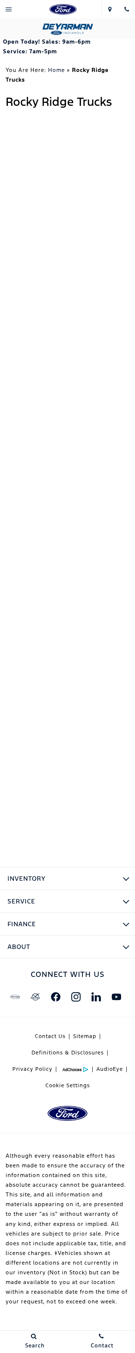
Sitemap (84, 1036)
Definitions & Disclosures (68, 1052)
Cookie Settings (67, 1085)
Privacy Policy (32, 1069)
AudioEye (109, 1069)
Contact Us (50, 1036)
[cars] (15, 996)
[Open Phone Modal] (126, 9)
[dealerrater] (35, 996)
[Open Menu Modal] (8, 9)
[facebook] (55, 996)
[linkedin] (96, 996)
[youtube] (116, 996)
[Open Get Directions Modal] (109, 9)
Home (56, 69)
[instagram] (76, 996)
